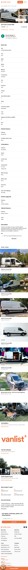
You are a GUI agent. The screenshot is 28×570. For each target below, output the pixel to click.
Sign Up (20, 2)
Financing (12, 29)
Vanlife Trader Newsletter (6, 553)
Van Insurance (4, 538)
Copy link (24, 26)
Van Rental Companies (6, 551)
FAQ (15, 536)
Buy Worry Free (4, 29)
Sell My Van (16, 532)
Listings (5, 6)
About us (16, 545)
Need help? (16, 547)
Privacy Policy (17, 549)
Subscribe (14, 522)
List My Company (18, 534)
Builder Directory (4, 534)
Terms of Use (17, 551)
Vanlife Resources (5, 545)
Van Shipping (4, 540)
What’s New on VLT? (5, 547)
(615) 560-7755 (5, 559)
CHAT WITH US (4, 556)
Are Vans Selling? (18, 538)
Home (2, 6)
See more (14, 238)
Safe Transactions (5, 549)
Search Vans (3, 532)
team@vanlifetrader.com (6, 563)
